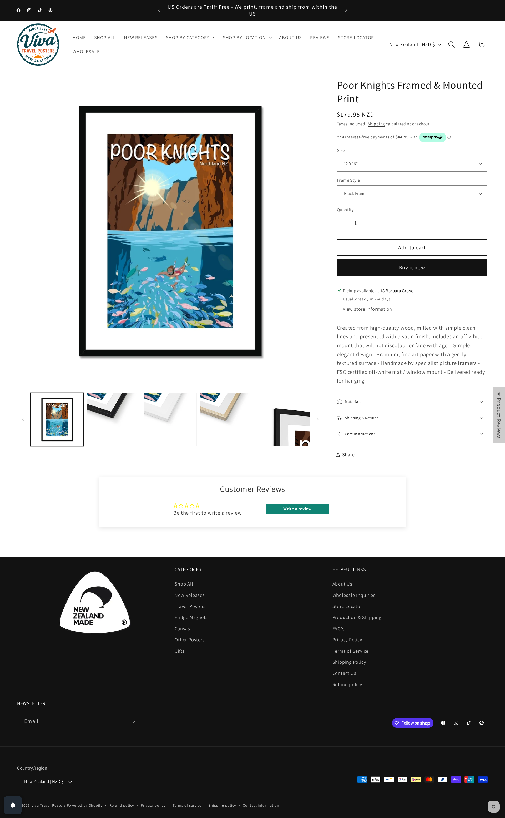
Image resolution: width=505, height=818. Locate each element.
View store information (367, 309)
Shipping (376, 123)
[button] (190, 37)
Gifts (180, 651)
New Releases (190, 595)
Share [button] (348, 454)
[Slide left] (23, 419)
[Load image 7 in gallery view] (283, 419)
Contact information (261, 805)
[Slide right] (317, 419)
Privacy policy (153, 805)
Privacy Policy (347, 639)
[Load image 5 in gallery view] (170, 419)
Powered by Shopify (85, 805)
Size (341, 150)
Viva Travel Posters (48, 805)
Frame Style (348, 180)
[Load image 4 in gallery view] (113, 419)
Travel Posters (190, 606)
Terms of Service (350, 651)
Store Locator (347, 606)
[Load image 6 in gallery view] (226, 419)
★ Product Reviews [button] (499, 414)
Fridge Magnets (191, 617)
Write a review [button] (297, 509)
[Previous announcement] (159, 10)
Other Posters (190, 639)
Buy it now (412, 267)
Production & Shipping (356, 617)
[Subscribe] (132, 721)
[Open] (13, 805)
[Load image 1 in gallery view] (57, 419)
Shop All (184, 584)
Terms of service (187, 805)
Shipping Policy (349, 662)
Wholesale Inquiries (354, 595)
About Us (342, 584)
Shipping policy (222, 805)
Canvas (182, 628)
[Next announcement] (346, 10)
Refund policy (347, 684)
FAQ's (338, 628)
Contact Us (344, 673)
